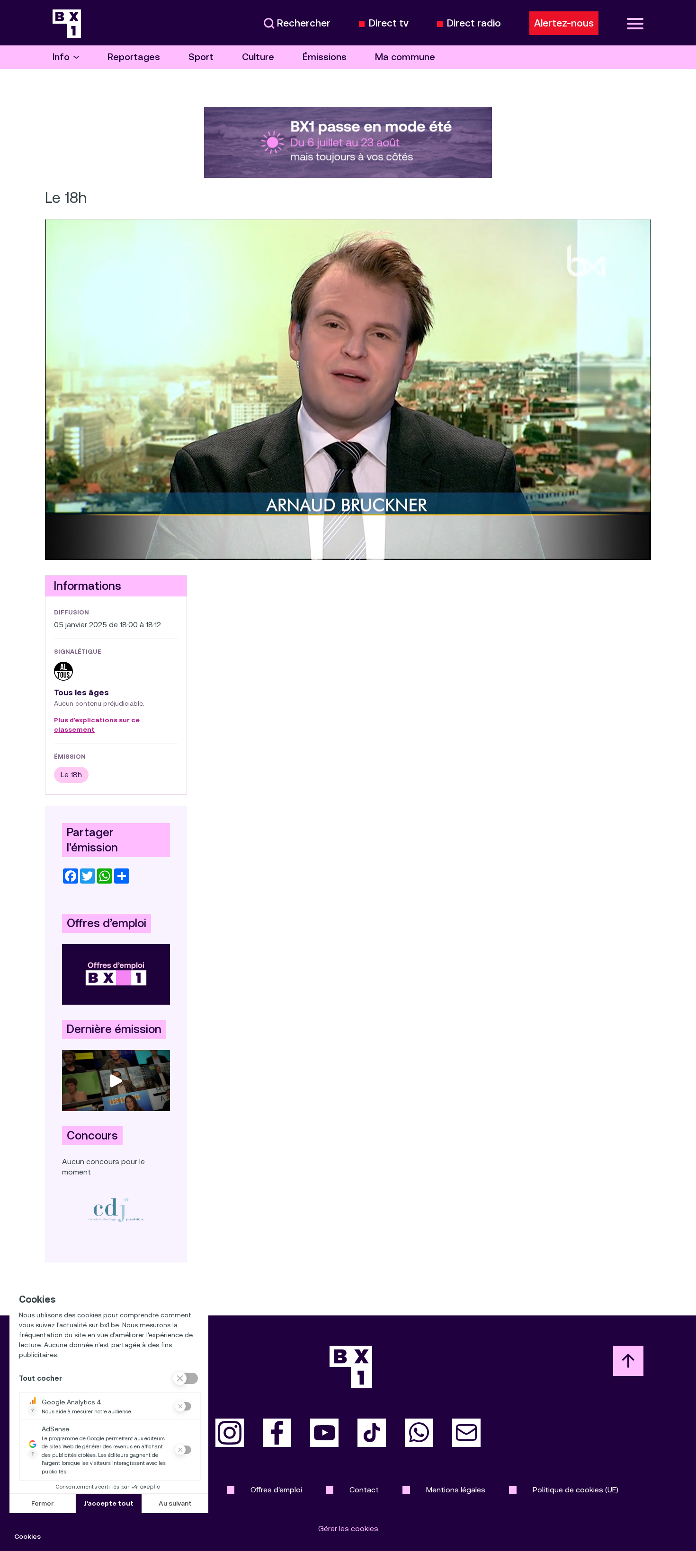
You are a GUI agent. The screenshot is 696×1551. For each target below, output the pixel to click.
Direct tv (389, 23)
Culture (258, 57)
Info (61, 57)
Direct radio (474, 23)
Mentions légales (455, 1489)
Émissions (325, 57)
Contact (364, 1489)
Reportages (133, 57)
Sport (201, 57)
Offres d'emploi (276, 1489)
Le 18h (71, 774)
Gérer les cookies (348, 1528)
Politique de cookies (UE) (575, 1489)
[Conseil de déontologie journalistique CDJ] (116, 1210)
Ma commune (405, 57)
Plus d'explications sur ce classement (97, 725)
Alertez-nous (564, 23)
